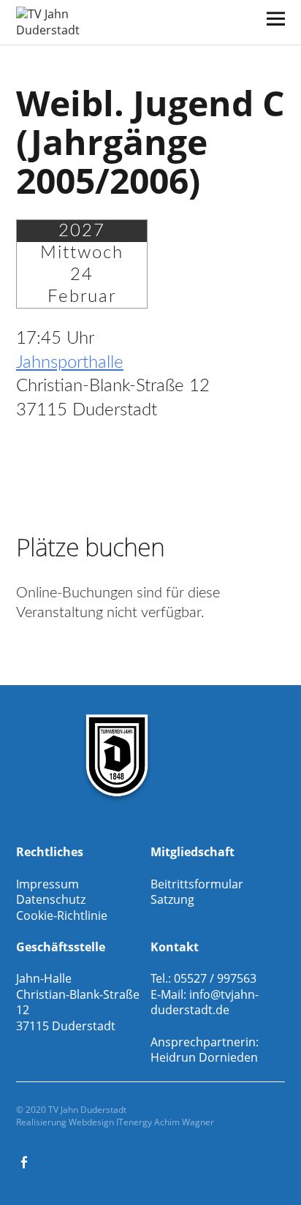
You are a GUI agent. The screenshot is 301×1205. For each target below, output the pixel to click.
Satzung (172, 899)
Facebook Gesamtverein (26, 1161)
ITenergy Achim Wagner (165, 1122)
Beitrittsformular (196, 884)
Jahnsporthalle (69, 362)
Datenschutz (50, 899)
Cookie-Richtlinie (61, 915)
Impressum (47, 884)
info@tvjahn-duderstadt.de (204, 1002)
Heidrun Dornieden (204, 1057)
